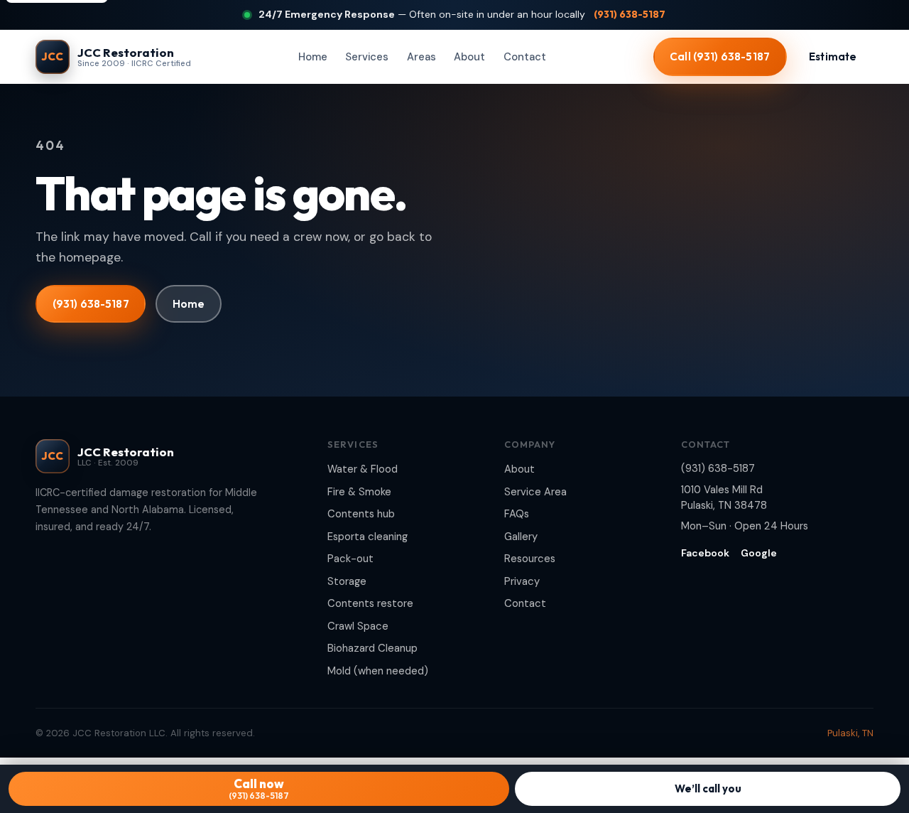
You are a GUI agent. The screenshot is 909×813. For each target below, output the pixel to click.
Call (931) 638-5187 (720, 56)
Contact (525, 57)
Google (759, 553)
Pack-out (350, 558)
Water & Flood (362, 469)
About (469, 57)
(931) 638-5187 (629, 14)
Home (312, 57)
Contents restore (370, 603)
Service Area (535, 492)
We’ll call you (708, 788)
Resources (529, 558)
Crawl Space (357, 626)
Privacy (522, 581)
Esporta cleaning (367, 536)
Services (366, 57)
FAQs (516, 514)
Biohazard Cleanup (372, 648)
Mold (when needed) (377, 671)
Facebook (705, 553)
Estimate (832, 56)
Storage (346, 581)
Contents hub (361, 514)
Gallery (521, 536)
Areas (421, 57)
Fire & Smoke (359, 492)
